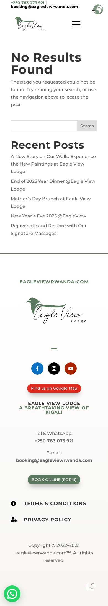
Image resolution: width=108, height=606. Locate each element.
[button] (12, 593)
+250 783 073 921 (27, 2)
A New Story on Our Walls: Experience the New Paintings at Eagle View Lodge (53, 164)
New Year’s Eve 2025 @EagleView (48, 216)
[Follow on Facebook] (37, 368)
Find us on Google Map (54, 388)
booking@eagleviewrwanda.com (44, 6)
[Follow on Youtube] (71, 368)
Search (87, 125)
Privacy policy (47, 520)
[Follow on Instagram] (54, 368)
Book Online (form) (54, 479)
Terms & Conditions (55, 503)
